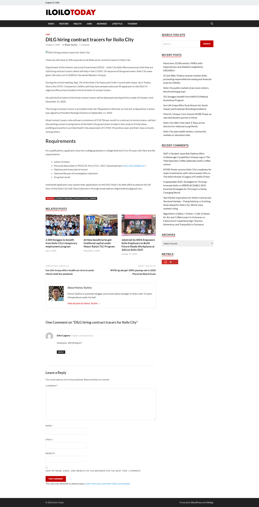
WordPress (196, 502)
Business (102, 24)
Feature (63, 24)
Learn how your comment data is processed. (107, 483)
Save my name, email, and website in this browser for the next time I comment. (93, 471)
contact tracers (63, 198)
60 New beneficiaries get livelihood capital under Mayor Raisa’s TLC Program (99, 243)
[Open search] (212, 23)
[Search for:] (187, 43)
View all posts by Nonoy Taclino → (83, 303)
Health (77, 24)
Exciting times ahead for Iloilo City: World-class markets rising (186, 205)
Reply (61, 352)
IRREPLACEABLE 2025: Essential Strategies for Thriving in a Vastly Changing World (185, 189)
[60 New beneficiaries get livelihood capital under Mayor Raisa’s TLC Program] (101, 226)
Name (50, 426)
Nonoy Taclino (71, 45)
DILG (86, 198)
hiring (93, 198)
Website (50, 453)
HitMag (209, 502)
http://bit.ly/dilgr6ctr (133, 165)
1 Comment (84, 45)
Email (50, 439)
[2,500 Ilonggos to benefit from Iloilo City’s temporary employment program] (63, 226)
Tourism (132, 24)
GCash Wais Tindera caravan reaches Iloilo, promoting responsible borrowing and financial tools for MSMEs (187, 79)
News (51, 24)
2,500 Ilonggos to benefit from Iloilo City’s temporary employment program (61, 243)
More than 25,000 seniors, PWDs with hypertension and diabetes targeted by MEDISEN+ (183, 67)
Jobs (89, 24)
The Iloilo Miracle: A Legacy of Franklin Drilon (186, 176)
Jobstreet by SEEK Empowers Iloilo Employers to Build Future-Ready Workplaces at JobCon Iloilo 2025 (138, 244)
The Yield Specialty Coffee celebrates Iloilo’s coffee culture (186, 161)
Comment (52, 386)
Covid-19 (78, 198)
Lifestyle (117, 24)
